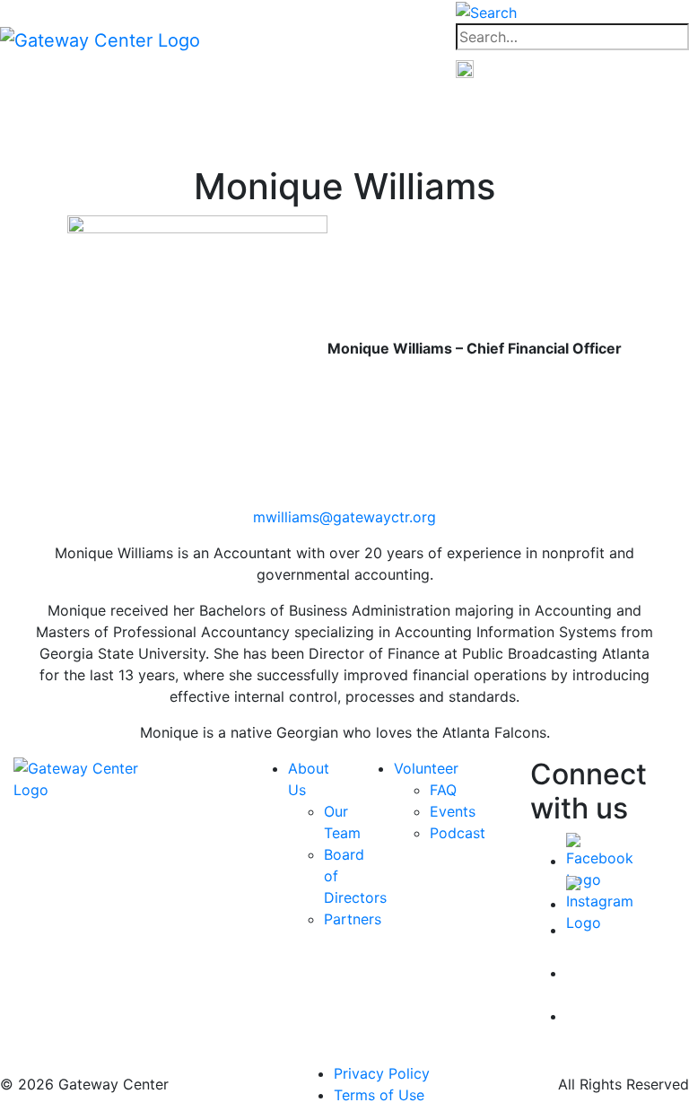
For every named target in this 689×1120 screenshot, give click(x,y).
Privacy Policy (382, 1073)
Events (452, 811)
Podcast (457, 833)
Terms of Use (379, 1095)
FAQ (443, 790)
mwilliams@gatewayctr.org (344, 517)
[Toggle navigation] (335, 39)
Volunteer (426, 768)
